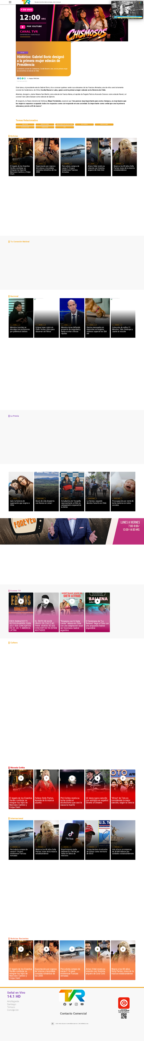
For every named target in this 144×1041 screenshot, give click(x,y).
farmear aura (45, 127)
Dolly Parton (84, 124)
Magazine (15, 163)
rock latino (25, 124)
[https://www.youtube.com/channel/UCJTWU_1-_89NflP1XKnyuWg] (82, 1005)
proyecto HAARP (104, 124)
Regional (66, 498)
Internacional (67, 163)
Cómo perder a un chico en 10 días (65, 124)
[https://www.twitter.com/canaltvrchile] (70, 1005)
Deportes (92, 163)
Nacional (23, 52)
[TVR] (10, 2)
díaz (65, 127)
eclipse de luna (25, 127)
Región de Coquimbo (40, 498)
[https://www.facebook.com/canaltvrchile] (64, 1004)
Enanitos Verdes (45, 124)
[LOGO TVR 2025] (26, 2)
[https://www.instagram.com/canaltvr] (76, 1005)
